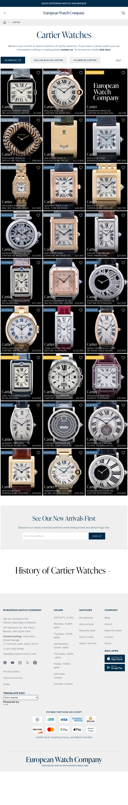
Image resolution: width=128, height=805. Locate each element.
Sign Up (96, 536)
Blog (107, 618)
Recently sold (87, 630)
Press (108, 643)
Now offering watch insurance (64, 3)
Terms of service (13, 678)
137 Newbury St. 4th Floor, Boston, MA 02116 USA (19, 629)
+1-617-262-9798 (13, 649)
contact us (67, 49)
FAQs (6, 684)
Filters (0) (11, 60)
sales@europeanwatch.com (19, 654)
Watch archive (87, 643)
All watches (86, 618)
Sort (118, 60)
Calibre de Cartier (84, 60)
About (108, 624)
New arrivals (86, 624)
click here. (105, 49)
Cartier (16, 22)
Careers (109, 637)
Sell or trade (86, 637)
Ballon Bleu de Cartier (48, 60)
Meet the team (113, 630)
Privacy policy (11, 671)
